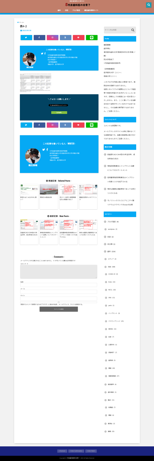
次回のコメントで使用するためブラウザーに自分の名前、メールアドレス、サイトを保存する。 (51, 304)
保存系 (110, 329)
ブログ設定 (76, 10)
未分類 (109, 244)
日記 (66, 10)
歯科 (59, 10)
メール (22, 289)
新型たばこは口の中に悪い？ (28, 198)
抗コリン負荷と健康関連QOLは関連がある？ (68, 198)
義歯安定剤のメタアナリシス (88, 198)
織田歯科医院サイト (91, 10)
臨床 (109, 400)
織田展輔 (30, 67)
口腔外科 (111, 345)
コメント (24, 264)
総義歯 (110, 407)
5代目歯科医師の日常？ (73, 458)
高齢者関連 (112, 376)
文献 (109, 267)
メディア (111, 259)
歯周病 (110, 360)
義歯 (109, 368)
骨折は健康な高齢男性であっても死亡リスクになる (88, 234)
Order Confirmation (76, 451)
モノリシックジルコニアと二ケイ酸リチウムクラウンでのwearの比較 (120, 203)
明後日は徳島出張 (46, 197)
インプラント (112, 313)
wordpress (111, 229)
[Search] (132, 30)
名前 (21, 282)
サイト (22, 295)
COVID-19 (111, 274)
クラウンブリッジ (114, 321)
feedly (60, 112)
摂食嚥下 (111, 352)
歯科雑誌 (111, 392)
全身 (109, 337)
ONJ (109, 297)
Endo (110, 282)
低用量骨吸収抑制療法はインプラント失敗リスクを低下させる (68, 235)
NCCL (110, 290)
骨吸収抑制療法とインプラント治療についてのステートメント (49, 235)
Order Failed (91, 451)
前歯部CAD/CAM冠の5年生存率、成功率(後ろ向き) (28, 234)
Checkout (62, 451)
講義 (109, 431)
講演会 (110, 423)
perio (110, 305)
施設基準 (111, 384)
